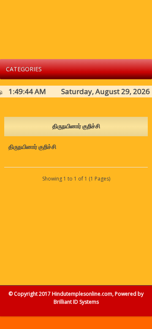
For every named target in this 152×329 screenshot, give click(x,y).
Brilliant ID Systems (76, 301)
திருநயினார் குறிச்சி (32, 147)
